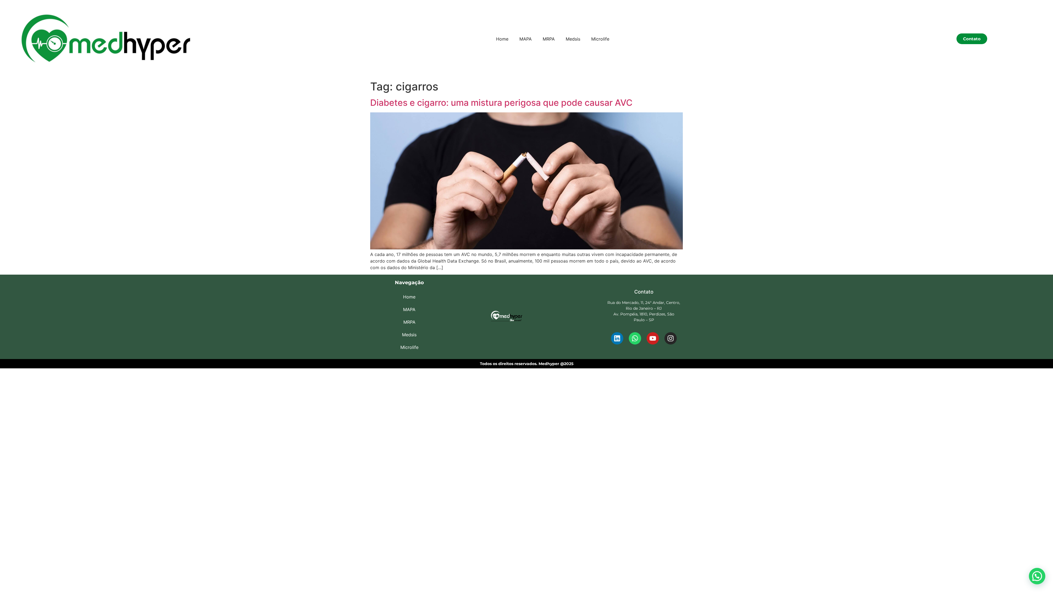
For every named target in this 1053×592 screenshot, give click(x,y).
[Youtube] (653, 338)
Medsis (573, 39)
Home (502, 39)
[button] (1037, 576)
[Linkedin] (617, 338)
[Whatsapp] (635, 338)
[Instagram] (670, 338)
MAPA (525, 39)
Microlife (600, 39)
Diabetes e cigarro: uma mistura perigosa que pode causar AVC (501, 102)
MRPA (549, 39)
